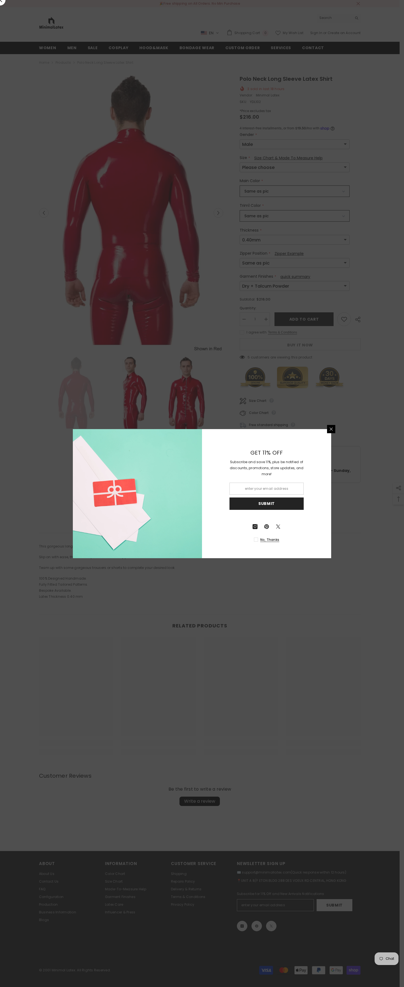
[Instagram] (255, 526)
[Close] (331, 429)
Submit (266, 503)
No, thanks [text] (269, 539)
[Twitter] (278, 526)
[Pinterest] (266, 526)
